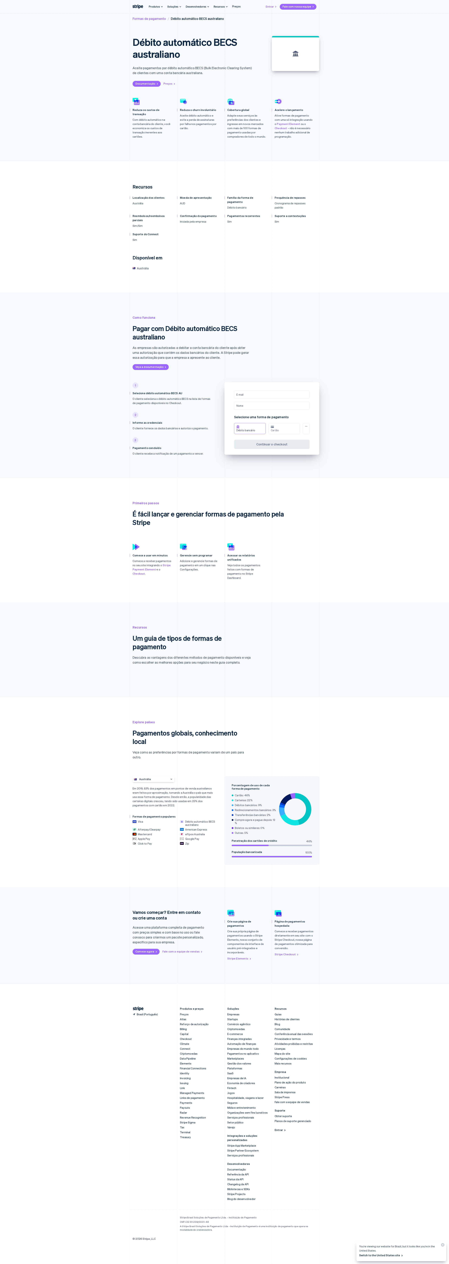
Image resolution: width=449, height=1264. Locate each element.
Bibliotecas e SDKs (238, 1189)
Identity (184, 1073)
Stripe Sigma (187, 1122)
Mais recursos (283, 1063)
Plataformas (234, 1068)
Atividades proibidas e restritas (294, 1043)
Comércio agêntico (238, 1024)
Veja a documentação (149, 367)
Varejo (231, 1127)
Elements (186, 1063)
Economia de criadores (241, 1083)
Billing (183, 1029)
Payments (186, 1102)
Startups (232, 1019)
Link (182, 1088)
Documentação (145, 83)
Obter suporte (283, 1116)
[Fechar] (442, 1245)
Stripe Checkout (285, 954)
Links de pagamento (192, 1098)
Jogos (231, 1093)
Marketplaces (235, 1058)
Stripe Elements (237, 958)
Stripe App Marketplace (241, 1145)
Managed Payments (192, 1093)
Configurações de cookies (291, 1058)
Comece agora (144, 951)
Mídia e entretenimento (241, 1107)
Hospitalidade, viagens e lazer (245, 1098)
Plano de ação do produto (290, 1082)
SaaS (230, 1073)
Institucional (282, 1077)
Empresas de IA (236, 1078)
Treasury (185, 1137)
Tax (182, 1127)
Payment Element (288, 124)
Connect (185, 1048)
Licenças (280, 1048)
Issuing (184, 1083)
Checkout (281, 128)
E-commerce (235, 1034)
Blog (277, 1024)
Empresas (233, 1014)
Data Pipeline (188, 1058)
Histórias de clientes (287, 1019)
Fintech (231, 1088)
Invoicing (185, 1078)
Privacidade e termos (288, 1039)
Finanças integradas (239, 1039)
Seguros (232, 1102)
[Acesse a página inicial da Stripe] (137, 1009)
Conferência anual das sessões (294, 1034)
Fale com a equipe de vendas (181, 951)
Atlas (183, 1019)
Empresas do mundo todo (243, 1048)
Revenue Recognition (193, 1117)
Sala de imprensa (285, 1092)
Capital (184, 1034)
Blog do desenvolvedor (241, 1199)
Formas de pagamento (149, 18)
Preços (236, 6)
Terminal (185, 1132)
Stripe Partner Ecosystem (243, 1150)
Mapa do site (282, 1053)
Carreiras (280, 1087)
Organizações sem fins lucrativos (247, 1112)
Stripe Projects (236, 1194)
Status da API (235, 1179)
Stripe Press (282, 1097)
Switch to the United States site (379, 1255)
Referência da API (238, 1174)
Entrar (270, 6)
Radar (183, 1112)
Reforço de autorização (194, 1024)
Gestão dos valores (239, 1063)
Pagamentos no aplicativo (243, 1053)
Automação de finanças (241, 1043)
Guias (278, 1014)
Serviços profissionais (240, 1117)
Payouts (185, 1107)
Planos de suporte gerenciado (293, 1121)
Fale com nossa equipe (297, 6)
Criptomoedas (188, 1053)
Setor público (235, 1122)
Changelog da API (238, 1184)
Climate (184, 1043)
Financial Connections (193, 1068)
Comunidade (282, 1029)
